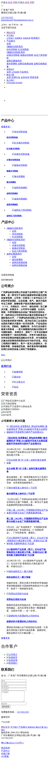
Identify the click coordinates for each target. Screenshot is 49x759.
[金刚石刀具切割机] (22, 210)
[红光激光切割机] (20, 143)
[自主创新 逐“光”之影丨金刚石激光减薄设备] (27, 463)
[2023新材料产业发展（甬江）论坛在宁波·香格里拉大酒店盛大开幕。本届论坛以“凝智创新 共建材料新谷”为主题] (27, 543)
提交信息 (5, 707)
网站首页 (11, 32)
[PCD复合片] (27, 382)
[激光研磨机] (18, 176)
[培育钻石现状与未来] (17, 594)
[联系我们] (12, 663)
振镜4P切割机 (18, 248)
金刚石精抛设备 (19, 265)
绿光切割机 (17, 234)
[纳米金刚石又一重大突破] (20, 571)
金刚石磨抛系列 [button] (14, 254)
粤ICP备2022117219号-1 (12, 743)
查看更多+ (6, 127)
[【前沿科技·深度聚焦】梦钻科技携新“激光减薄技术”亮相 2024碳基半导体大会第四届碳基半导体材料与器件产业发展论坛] (27, 432)
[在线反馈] (12, 660)
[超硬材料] (27, 372)
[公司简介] (12, 654)
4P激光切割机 (18, 245)
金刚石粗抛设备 (19, 262)
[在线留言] (12, 657)
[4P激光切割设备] (21, 154)
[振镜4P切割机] (19, 165)
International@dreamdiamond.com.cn (17, 20)
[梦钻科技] (24, 2)
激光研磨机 (17, 259)
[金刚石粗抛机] (19, 187)
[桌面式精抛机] (19, 199)
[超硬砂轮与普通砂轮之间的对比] (23, 616)
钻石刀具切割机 (19, 251)
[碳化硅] (27, 377)
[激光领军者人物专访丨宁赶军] (22, 488)
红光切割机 (17, 237)
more (3, 355)
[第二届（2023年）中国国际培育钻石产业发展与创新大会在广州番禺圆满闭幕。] (27, 513)
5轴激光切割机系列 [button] (16, 239)
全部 (9, 44)
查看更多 (5, 638)
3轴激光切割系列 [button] (15, 228)
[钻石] (27, 387)
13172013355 (7, 17)
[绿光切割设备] (19, 132)
